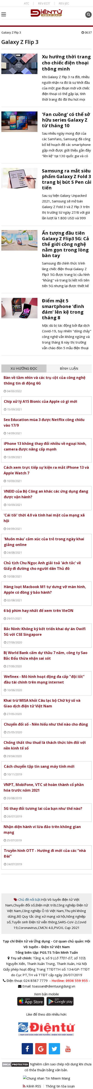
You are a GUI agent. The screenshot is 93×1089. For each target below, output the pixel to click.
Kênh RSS (33, 1086)
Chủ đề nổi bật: (29, 899)
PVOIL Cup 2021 (67, 927)
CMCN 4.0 (45, 927)
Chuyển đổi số (24, 905)
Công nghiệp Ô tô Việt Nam (43, 910)
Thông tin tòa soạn (60, 1086)
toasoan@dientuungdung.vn (53, 986)
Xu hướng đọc (24, 368)
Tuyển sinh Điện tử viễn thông (34, 922)
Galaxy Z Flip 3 (11, 32)
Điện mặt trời (46, 905)
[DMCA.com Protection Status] (15, 1064)
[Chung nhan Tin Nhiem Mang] (46, 1077)
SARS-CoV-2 (67, 922)
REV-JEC (64, 3)
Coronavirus (28, 927)
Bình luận (69, 368)
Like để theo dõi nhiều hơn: (46, 1014)
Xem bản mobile (46, 994)
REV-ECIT (44, 3)
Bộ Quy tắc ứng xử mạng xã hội (41, 916)
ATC (26, 3)
